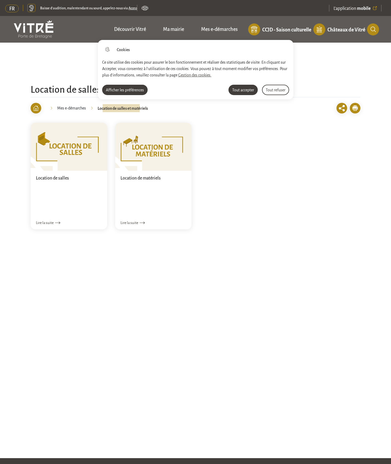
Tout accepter (243, 89)
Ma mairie (173, 28)
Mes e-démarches (219, 28)
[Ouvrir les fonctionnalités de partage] (341, 108)
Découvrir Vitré (130, 28)
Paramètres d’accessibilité (145, 8)
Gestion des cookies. (194, 75)
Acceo (132, 8)
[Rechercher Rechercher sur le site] (373, 29)
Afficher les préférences (125, 89)
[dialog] (195, 69)
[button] (355, 108)
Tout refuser (275, 89)
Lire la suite (45, 222)
